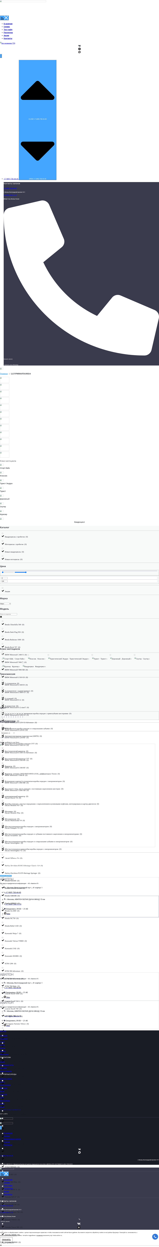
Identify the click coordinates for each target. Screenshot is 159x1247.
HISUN (2, 1104)
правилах (40, 1235)
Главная (4, 373)
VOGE (2, 1097)
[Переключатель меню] (4, 18)
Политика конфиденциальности (10, 1109)
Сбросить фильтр (7, 721)
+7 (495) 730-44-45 (10, 188)
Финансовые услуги (7, 1065)
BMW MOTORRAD (6, 1079)
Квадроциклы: (5, 1100)
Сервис (2, 1062)
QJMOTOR (3, 1094)
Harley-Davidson (5, 1085)
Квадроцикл (4, 1054)
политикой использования (8, 1235)
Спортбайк (3, 1035)
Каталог (3, 1031)
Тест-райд (3, 1068)
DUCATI (2, 1082)
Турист (2, 1042)
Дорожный (3, 1039)
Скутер (2, 1045)
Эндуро (2, 1048)
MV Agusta (3, 1088)
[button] (1, 1246)
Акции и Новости (6, 1071)
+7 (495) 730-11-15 (10, 195)
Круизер (3, 1051)
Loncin (2, 1107)
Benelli (2, 1091)
